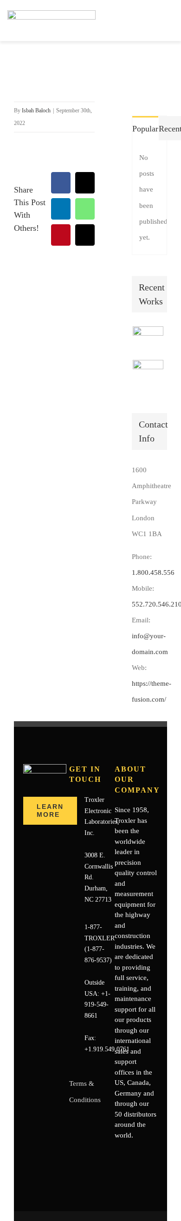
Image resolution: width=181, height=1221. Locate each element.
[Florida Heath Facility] (148, 342)
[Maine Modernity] (148, 375)
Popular (145, 128)
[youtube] (147, 1153)
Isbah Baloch (36, 110)
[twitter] (132, 1153)
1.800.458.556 (153, 572)
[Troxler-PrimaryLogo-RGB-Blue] (51, 13)
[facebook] (117, 1153)
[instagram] (117, 1170)
